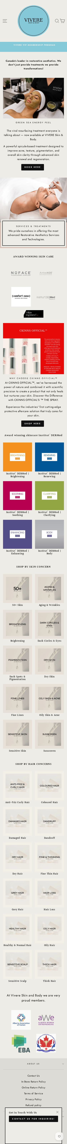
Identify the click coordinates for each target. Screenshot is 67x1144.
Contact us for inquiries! (33, 1118)
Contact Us (34, 1075)
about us (33, 1063)
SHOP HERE (32, 423)
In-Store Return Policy (33, 1081)
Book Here (32, 167)
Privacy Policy (34, 1099)
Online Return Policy (33, 1087)
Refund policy (33, 1105)
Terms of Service (33, 1093)
